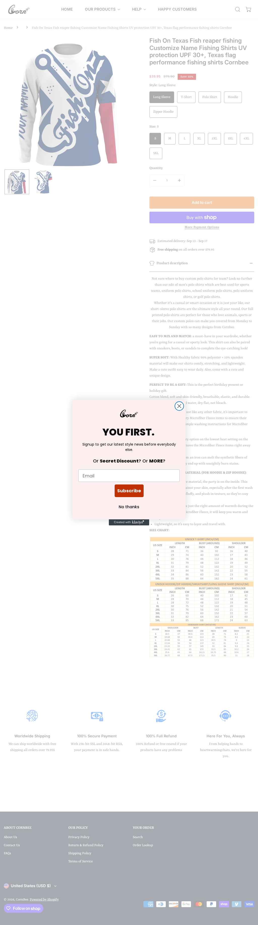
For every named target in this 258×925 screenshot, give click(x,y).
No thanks (129, 507)
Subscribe (129, 491)
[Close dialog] (179, 406)
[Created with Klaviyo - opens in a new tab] (129, 522)
